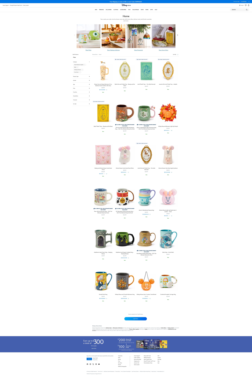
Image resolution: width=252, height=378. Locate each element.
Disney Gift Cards (147, 355)
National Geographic (122, 366)
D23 (158, 355)
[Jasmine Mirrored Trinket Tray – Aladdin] (168, 71)
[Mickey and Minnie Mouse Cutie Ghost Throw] (103, 155)
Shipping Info (136, 361)
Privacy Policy (95, 359)
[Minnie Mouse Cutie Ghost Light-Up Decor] (168, 155)
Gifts (151, 9)
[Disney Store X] (93, 364)
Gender (74, 80)
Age (74, 84)
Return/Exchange (137, 359)
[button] (74, 35)
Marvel (119, 364)
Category (75, 61)
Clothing (115, 9)
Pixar (119, 361)
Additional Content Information (109, 371)
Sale (156, 9)
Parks (146, 9)
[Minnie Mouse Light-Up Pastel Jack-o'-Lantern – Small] (168, 197)
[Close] (248, 2)
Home (142, 9)
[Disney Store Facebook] (87, 364)
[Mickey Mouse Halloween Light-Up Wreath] (168, 113)
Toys (129, 9)
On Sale (74, 103)
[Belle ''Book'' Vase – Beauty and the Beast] (103, 113)
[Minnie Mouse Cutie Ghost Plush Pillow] (125, 155)
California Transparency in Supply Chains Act (94, 373)
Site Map (159, 359)
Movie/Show (75, 96)
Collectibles (135, 9)
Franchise (75, 92)
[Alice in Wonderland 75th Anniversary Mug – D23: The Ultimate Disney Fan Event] (146, 113)
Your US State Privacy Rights (125, 371)
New (96, 9)
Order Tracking (137, 357)
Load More (135, 318)
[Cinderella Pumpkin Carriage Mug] (168, 281)
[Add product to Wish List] (112, 59)
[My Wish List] (245, 5)
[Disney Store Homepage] (126, 5)
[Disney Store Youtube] (99, 364)
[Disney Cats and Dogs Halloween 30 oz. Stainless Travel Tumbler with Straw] (103, 71)
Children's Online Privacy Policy (145, 371)
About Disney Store (148, 359)
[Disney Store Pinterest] (96, 364)
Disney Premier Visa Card (149, 361)
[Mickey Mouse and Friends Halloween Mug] (125, 281)
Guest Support (6, 5)
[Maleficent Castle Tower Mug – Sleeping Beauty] (103, 239)
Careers (159, 357)
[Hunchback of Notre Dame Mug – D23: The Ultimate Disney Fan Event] (146, 239)
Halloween (108, 9)
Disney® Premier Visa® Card (16, 5)
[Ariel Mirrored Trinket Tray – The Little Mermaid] (146, 155)
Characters (120, 355)
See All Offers (243, 1)
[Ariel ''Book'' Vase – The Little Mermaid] (146, 71)
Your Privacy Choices (135, 371)
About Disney (153, 371)
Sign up (89, 358)
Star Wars (120, 362)
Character (75, 99)
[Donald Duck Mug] (103, 281)
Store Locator (26, 5)
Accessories (123, 9)
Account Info (136, 362)
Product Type (75, 76)
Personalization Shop (148, 362)
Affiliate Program (147, 357)
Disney (119, 359)
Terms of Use (100, 371)
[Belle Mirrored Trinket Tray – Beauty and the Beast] (125, 71)
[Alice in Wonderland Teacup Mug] (146, 197)
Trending (101, 9)
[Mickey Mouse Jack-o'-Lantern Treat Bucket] (146, 281)
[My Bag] (248, 5)
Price (74, 88)
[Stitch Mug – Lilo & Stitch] (168, 239)
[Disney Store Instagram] (90, 364)
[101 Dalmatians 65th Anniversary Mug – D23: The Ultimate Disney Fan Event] (125, 197)
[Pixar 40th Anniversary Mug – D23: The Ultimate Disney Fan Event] (103, 197)
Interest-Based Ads (160, 371)
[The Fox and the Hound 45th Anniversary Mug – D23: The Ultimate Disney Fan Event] (125, 113)
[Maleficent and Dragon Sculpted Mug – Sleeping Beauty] (125, 239)
